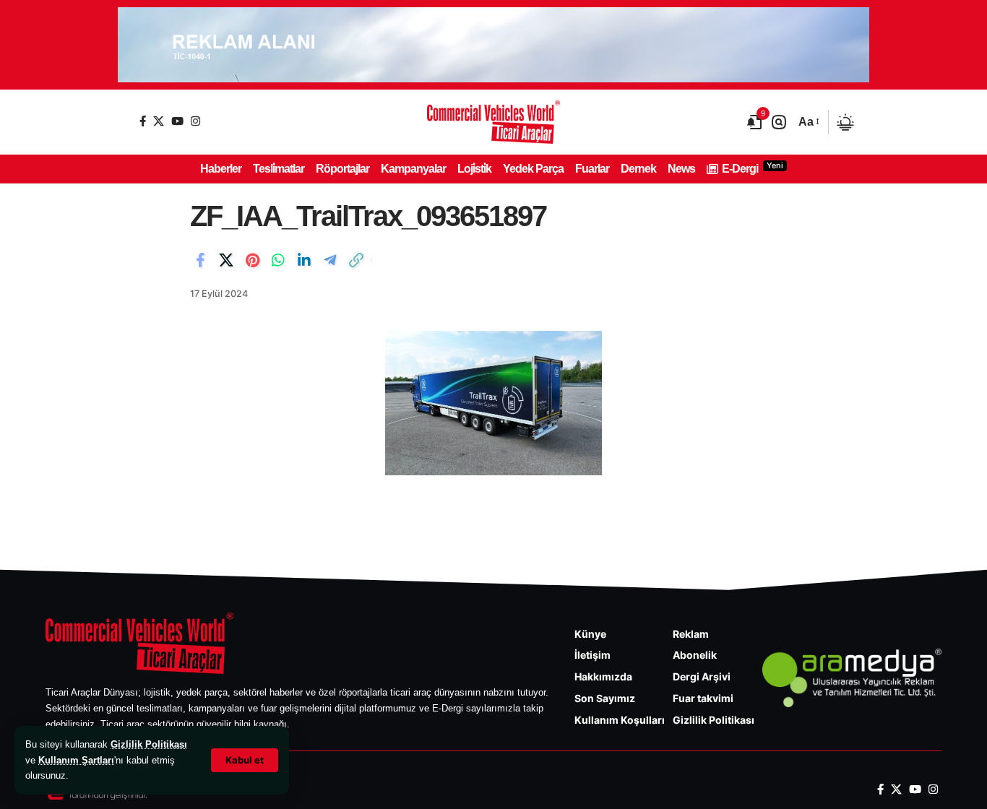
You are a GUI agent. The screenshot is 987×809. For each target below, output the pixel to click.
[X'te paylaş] (226, 260)
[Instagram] (195, 121)
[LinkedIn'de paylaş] (304, 260)
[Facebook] (143, 121)
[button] (244, 760)
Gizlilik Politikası (149, 744)
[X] (159, 121)
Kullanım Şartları (76, 760)
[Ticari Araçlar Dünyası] (493, 122)
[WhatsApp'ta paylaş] (278, 260)
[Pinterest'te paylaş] (252, 260)
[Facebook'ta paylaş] (200, 260)
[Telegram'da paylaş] (330, 260)
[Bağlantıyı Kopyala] (356, 260)
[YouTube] (177, 121)
